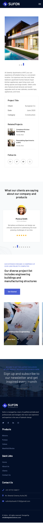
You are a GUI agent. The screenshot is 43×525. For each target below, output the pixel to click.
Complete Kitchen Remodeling (22, 130)
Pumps (5, 440)
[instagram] (18, 423)
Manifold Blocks (8, 448)
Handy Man (20, 135)
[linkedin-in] (13, 423)
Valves (4, 444)
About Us (5, 466)
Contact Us (6, 475)
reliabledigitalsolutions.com (11, 517)
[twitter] (3, 423)
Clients (4, 471)
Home (4, 462)
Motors (5, 436)
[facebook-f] (8, 423)
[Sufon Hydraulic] (11, 4)
